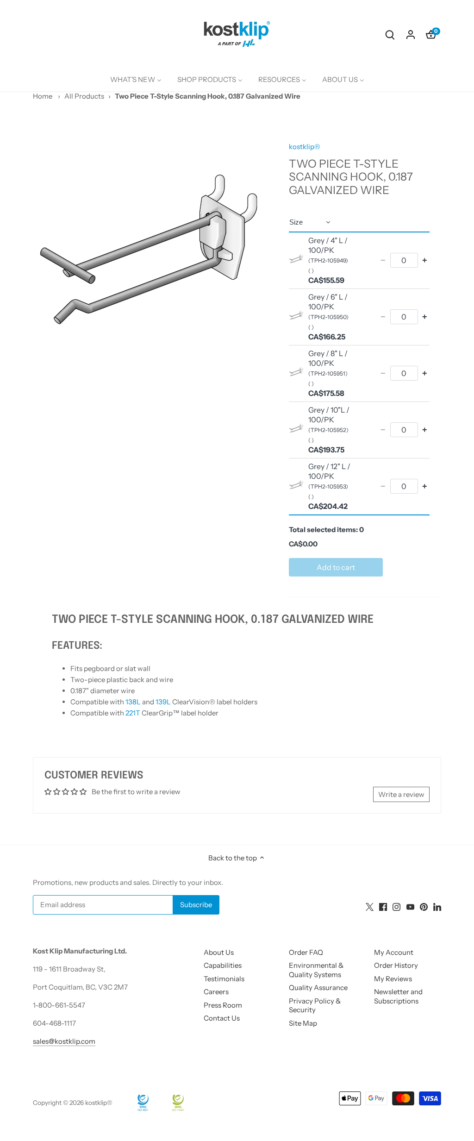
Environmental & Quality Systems (316, 970)
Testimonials (224, 978)
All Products (84, 96)
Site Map (303, 1023)
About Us (219, 952)
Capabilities (223, 965)
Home (42, 96)
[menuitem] (135, 79)
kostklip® (304, 146)
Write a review (401, 794)
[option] (150, 249)
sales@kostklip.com (64, 1041)
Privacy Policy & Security (315, 1006)
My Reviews (393, 978)
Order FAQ (306, 952)
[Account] (410, 34)
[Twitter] (370, 906)
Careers (216, 991)
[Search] (390, 34)
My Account (393, 952)
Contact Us (222, 1018)
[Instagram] (396, 906)
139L (163, 701)
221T (132, 712)
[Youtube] (410, 906)
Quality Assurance (318, 987)
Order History (396, 965)
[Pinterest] (424, 906)
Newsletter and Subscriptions (398, 996)
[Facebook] (383, 906)
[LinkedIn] (437, 906)
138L (133, 701)
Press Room (223, 1005)
